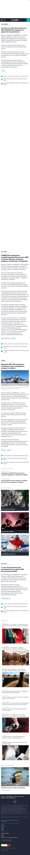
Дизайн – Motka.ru (5, 850)
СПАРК (2, 824)
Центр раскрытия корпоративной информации (9, 837)
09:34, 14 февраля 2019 (6, 25)
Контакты (3, 796)
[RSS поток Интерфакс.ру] (9, 840)
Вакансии (22, 796)
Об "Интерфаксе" (9, 796)
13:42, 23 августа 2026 (6, 94)
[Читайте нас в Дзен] (2, 840)
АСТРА (2, 830)
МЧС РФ (4, 450)
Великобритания (6, 338)
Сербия (9, 450)
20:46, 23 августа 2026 (6, 361)
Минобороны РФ (6, 598)
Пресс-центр (16, 796)
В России (4, 93)
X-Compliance (3, 826)
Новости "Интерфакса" (5, 833)
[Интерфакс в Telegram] (4, 840)
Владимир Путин (6, 159)
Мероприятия (12, 797)
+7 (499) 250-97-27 (16, 817)
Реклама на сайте (4, 797)
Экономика (4, 24)
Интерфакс (15, 20)
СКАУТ (2, 827)
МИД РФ (13, 338)
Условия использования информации (9, 848)
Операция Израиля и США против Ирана (13, 787)
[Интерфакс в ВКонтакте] (6, 840)
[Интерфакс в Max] (11, 840)
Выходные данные (5, 849)
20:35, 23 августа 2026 (6, 565)
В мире (3, 360)
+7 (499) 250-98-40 (6, 817)
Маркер (2, 828)
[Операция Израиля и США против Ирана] (15, 786)
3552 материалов (5, 790)
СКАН (2, 834)
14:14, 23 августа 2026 (5, 253)
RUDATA (2, 836)
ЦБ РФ (3, 70)
